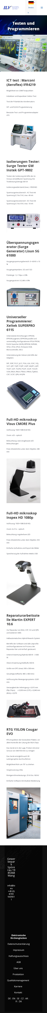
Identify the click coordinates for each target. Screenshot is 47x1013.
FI (16, 1001)
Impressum (18, 950)
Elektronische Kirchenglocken (19, 936)
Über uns (18, 968)
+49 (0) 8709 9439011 (11, 895)
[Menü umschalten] (34, 2)
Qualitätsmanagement (18, 980)
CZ (22, 998)
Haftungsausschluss (19, 956)
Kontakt (18, 992)
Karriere (18, 986)
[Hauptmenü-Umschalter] (41, 7)
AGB (19, 962)
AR (26, 998)
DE (9, 998)
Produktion (18, 974)
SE (18, 998)
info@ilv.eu (11, 887)
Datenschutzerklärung (19, 944)
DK (20, 1001)
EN (13, 998)
